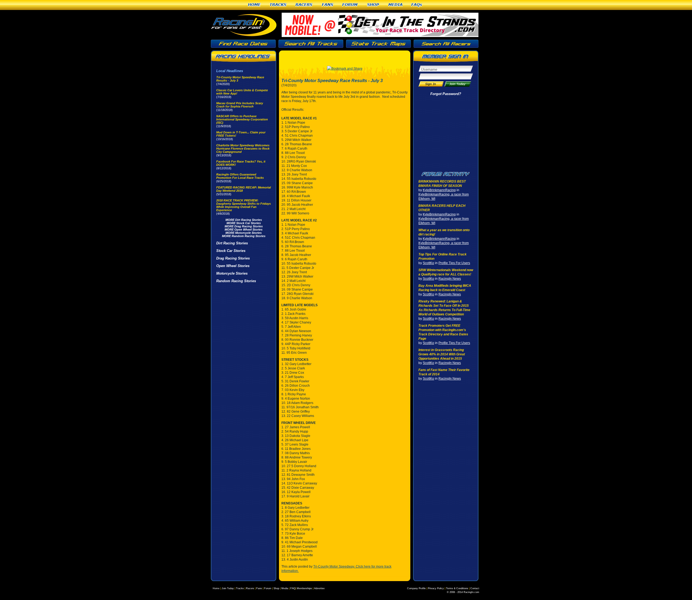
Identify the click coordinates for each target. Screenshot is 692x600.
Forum (350, 5)
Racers (304, 5)
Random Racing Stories (236, 281)
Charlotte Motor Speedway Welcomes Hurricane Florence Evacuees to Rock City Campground (243, 148)
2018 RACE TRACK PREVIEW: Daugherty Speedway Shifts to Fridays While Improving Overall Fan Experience (243, 205)
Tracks (278, 5)
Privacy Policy (436, 588)
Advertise (319, 588)
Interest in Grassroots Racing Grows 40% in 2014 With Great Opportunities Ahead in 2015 (441, 354)
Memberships (304, 588)
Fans (327, 5)
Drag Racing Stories (233, 258)
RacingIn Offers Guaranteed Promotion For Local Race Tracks (240, 176)
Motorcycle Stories (232, 273)
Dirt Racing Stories (232, 243)
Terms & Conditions (457, 588)
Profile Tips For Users (454, 263)
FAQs (417, 5)
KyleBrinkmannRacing (439, 190)
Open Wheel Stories (232, 266)
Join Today (228, 588)
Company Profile (416, 588)
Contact (474, 588)
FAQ (292, 588)
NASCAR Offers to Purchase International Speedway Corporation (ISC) (242, 119)
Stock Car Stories (230, 251)
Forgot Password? (445, 94)
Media (395, 5)
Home (254, 5)
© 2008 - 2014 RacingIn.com (463, 592)
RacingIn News (449, 279)
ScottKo (428, 263)
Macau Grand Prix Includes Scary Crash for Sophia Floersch (239, 105)
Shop (373, 5)
